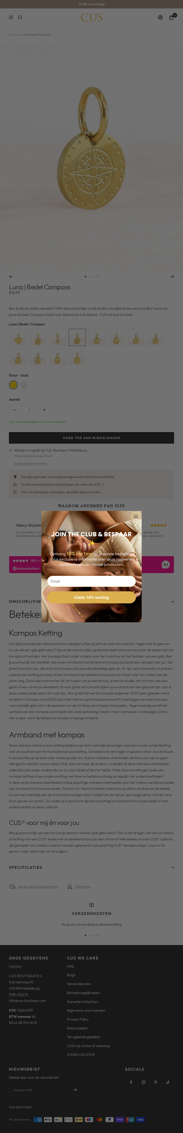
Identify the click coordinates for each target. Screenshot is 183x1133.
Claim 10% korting (91, 597)
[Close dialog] (136, 517)
